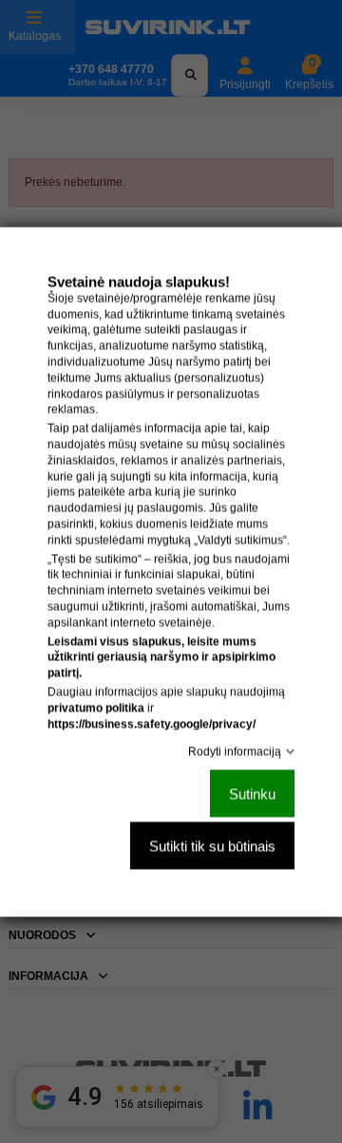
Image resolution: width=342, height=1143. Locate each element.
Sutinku (252, 793)
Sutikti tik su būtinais (212, 846)
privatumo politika (96, 707)
